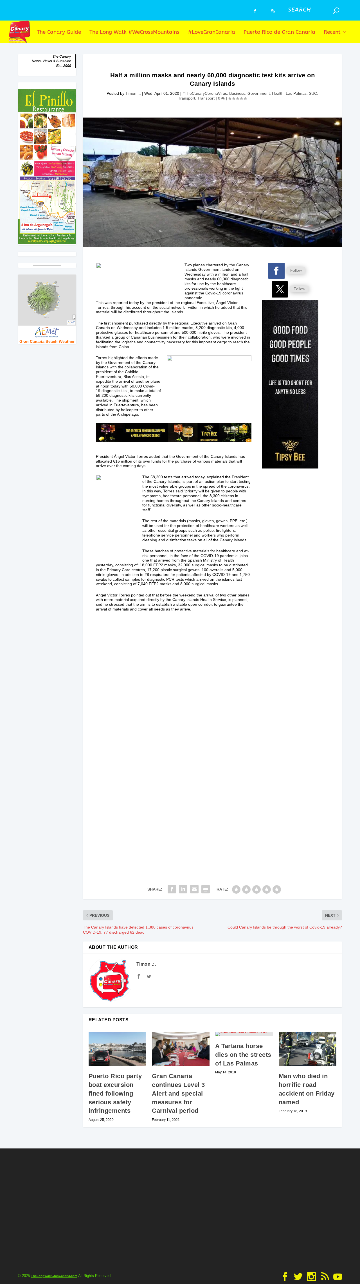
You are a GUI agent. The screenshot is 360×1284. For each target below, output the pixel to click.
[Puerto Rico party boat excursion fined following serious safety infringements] (117, 1049)
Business (237, 93)
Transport (186, 98)
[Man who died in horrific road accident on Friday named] (307, 1049)
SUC (313, 93)
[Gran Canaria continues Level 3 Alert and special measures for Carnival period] (181, 1049)
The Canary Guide (59, 32)
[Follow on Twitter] (280, 289)
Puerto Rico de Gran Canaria (279, 32)
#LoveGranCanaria (211, 32)
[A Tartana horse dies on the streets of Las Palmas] (244, 1034)
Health (278, 93)
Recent (332, 32)
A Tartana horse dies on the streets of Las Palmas (243, 1054)
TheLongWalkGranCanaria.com (54, 1276)
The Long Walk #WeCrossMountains (134, 32)
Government (259, 93)
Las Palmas (296, 93)
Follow (296, 270)
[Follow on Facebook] (276, 271)
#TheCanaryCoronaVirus (205, 93)
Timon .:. (133, 93)
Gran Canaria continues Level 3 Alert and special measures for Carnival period (178, 1093)
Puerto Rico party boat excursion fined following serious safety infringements (115, 1093)
